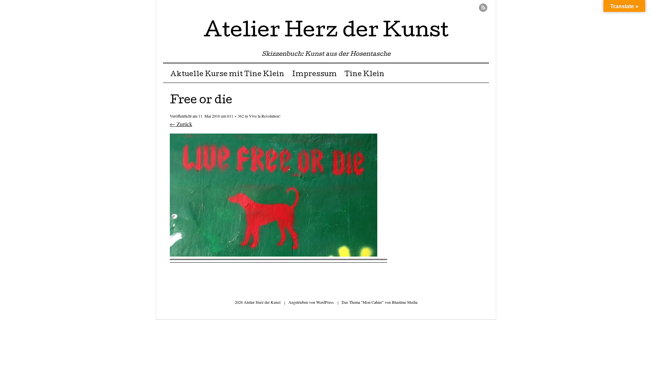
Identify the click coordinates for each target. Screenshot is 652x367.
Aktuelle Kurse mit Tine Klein (227, 74)
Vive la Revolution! (264, 116)
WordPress (325, 302)
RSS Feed (483, 7)
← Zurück (181, 123)
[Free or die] (273, 254)
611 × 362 (235, 116)
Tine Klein (364, 74)
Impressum (314, 74)
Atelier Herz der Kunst (326, 32)
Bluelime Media (404, 302)
